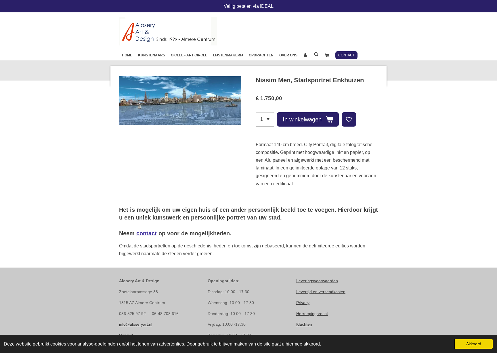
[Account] (305, 55)
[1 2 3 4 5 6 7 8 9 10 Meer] (265, 119)
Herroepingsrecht (312, 313)
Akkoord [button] (473, 343)
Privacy (302, 302)
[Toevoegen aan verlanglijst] (349, 119)
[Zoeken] (316, 54)
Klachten (304, 324)
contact (146, 233)
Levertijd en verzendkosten (320, 291)
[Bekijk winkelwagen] (327, 55)
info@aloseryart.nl (135, 324)
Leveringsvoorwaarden (317, 280)
